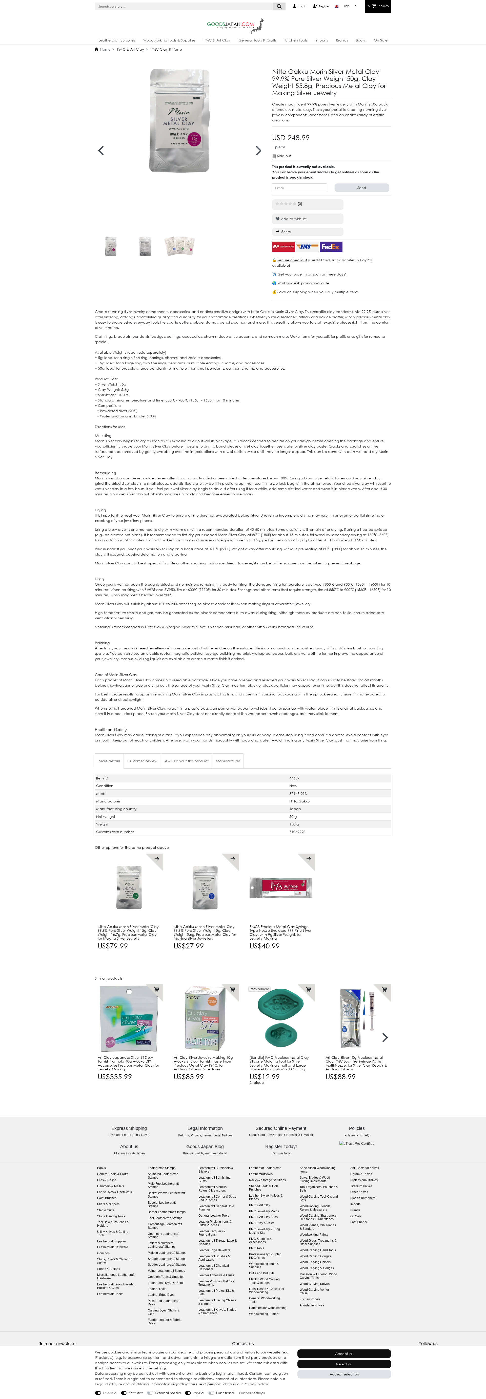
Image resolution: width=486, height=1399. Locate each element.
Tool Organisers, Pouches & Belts (319, 1188)
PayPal (199, 1392)
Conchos (103, 1253)
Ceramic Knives (361, 1174)
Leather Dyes (157, 1289)
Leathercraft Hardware (112, 1247)
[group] (129, 888)
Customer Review (142, 760)
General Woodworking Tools (264, 1300)
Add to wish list (293, 218)
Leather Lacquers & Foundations (212, 1233)
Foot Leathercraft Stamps (165, 1218)
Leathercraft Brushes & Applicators (214, 1258)
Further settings (252, 1392)
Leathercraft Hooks (110, 1294)
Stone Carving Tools (111, 1216)
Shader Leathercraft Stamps (167, 1259)
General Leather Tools (213, 1215)
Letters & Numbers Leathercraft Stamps (161, 1245)
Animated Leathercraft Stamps (163, 1176)
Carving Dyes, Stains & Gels (163, 1312)
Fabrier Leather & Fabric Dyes (164, 1321)
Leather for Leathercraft (265, 1168)
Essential (110, 1392)
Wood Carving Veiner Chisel (314, 1291)
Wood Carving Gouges (315, 1256)
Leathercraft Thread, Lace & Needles (217, 1242)
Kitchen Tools (296, 40)
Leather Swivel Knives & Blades (265, 1197)
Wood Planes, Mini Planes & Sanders (318, 1227)
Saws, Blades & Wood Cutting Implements (315, 1179)
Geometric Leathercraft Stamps (163, 1235)
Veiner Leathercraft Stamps (166, 1271)
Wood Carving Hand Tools (318, 1250)
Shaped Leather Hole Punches (264, 1188)
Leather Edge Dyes (161, 1295)
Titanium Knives (361, 1186)
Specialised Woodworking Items (318, 1170)
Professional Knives (364, 1180)
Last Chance (359, 1222)
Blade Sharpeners (362, 1198)
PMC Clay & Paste (166, 49)
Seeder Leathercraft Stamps (167, 1264)
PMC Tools (256, 1248)
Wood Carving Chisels (315, 1262)
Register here (281, 1153)
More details (109, 760)
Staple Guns (105, 1210)
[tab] (109, 760)
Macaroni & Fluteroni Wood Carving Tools (318, 1276)
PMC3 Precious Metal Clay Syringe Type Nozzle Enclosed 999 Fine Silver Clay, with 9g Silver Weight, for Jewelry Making (280, 932)
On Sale (381, 40)
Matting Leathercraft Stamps (167, 1253)
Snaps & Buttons (108, 1269)
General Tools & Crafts (257, 40)
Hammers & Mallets (110, 1186)
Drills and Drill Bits (261, 1273)
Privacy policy (256, 1384)
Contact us (243, 1343)
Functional (225, 1392)
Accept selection (344, 1374)
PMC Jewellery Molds (264, 1211)
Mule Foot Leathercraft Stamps (163, 1185)
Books (361, 40)
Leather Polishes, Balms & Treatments (216, 1283)
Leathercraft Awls (261, 1174)
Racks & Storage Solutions (267, 1180)
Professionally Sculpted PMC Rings (265, 1256)
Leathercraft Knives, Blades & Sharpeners (217, 1311)
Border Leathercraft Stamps (167, 1212)
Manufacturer (228, 760)
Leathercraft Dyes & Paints (166, 1283)
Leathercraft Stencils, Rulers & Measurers (212, 1188)
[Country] (336, 6)
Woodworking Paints (314, 1234)
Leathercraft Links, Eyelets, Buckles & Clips (115, 1286)
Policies (350, 1135)
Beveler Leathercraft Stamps (162, 1204)
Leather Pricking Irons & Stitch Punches (214, 1223)
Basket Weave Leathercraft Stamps (166, 1195)
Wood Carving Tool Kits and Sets (319, 1198)
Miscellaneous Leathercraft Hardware (115, 1276)
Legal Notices (222, 1135)
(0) (300, 203)
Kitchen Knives (310, 1299)
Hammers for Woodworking (268, 1308)
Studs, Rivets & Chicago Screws (113, 1261)
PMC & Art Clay (217, 40)
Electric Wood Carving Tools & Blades (264, 1281)
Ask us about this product (187, 760)
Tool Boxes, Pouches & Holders (113, 1224)
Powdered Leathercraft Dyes (163, 1302)
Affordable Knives (312, 1305)
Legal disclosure (108, 1384)
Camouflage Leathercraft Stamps (165, 1226)
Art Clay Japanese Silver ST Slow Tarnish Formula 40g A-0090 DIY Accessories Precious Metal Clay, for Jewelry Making (128, 1063)
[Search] (279, 6)
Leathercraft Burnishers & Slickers (215, 1170)
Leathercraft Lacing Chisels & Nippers (217, 1302)
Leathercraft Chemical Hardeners (213, 1267)
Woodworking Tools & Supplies (169, 40)
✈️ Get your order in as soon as (299, 274)
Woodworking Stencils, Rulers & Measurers (315, 1208)
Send (361, 187)
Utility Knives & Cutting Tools (112, 1233)
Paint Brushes (106, 1198)
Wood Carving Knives (315, 1284)
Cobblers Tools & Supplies (166, 1277)
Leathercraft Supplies (116, 40)
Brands (342, 40)
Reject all (344, 1364)
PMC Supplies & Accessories (260, 1240)
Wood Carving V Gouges (317, 1268)
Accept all (344, 1353)
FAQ (366, 1135)
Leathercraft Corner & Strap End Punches (217, 1198)
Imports (321, 40)
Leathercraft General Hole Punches (216, 1208)
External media (168, 1392)
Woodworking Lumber (264, 1314)
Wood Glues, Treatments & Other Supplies (318, 1242)
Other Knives (359, 1192)
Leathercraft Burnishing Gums (214, 1179)
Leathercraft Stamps (161, 1168)
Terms (207, 1135)
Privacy (196, 1135)
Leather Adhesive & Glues (216, 1275)
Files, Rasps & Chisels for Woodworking (266, 1290)
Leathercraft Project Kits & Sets (216, 1292)
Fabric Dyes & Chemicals (114, 1192)
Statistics (136, 1392)
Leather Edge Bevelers (214, 1250)
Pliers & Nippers (108, 1204)
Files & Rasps (106, 1180)
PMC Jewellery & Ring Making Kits (264, 1231)
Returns (183, 1135)
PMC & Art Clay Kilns (263, 1217)
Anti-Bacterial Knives (364, 1168)
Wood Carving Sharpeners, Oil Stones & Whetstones (318, 1217)
